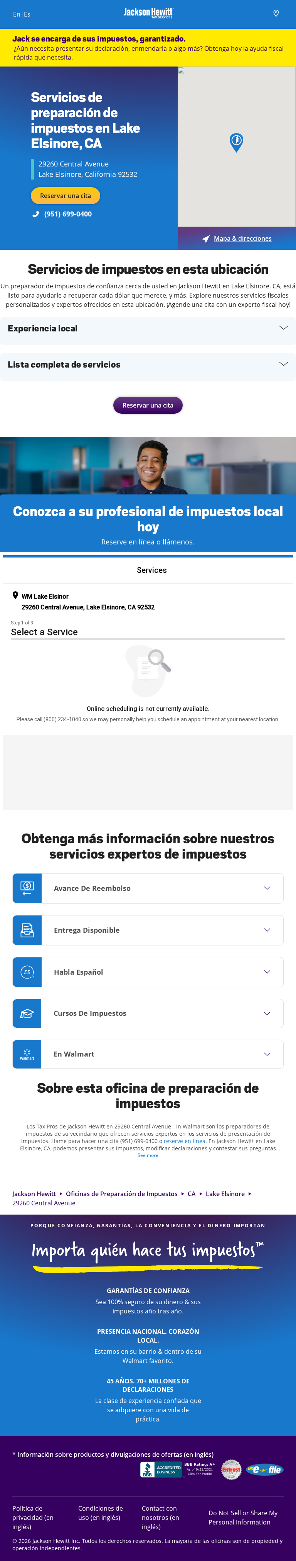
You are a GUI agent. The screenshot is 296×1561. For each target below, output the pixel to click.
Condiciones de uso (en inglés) (100, 1513)
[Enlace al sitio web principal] (149, 14)
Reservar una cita (65, 195)
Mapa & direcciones (237, 238)
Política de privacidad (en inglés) (38, 1517)
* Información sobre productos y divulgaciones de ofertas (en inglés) (113, 1454)
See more (148, 1155)
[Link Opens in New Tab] (178, 1470)
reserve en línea (184, 1141)
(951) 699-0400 (68, 213)
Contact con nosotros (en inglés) (160, 1517)
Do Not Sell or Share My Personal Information (243, 1517)
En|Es (21, 14)
